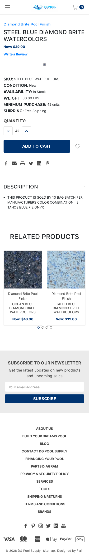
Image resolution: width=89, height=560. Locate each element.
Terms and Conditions (44, 504)
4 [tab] (51, 327)
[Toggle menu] (7, 7)
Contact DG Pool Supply (44, 451)
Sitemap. (49, 550)
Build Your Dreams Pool (44, 436)
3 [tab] (47, 327)
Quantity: (15, 121)
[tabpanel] (23, 288)
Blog (44, 444)
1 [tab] (38, 327)
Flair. (80, 550)
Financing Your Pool (44, 459)
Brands (44, 512)
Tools (44, 489)
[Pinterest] (47, 163)
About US (44, 428)
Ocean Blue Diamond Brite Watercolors (22, 308)
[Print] (22, 163)
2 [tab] (43, 327)
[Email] (14, 163)
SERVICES (44, 481)
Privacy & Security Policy (44, 474)
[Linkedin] (39, 163)
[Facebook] (6, 163)
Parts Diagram (44, 466)
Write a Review (16, 54)
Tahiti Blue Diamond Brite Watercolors (66, 308)
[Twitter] (30, 163)
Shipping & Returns (44, 496)
